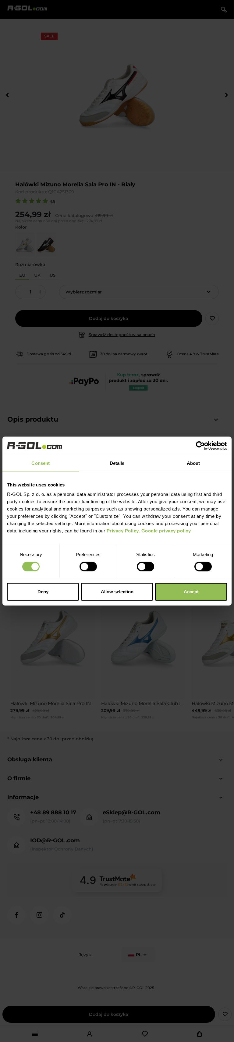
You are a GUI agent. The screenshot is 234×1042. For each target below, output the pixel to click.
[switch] (88, 566)
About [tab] (193, 463)
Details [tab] (117, 463)
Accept (191, 591)
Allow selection (117, 591)
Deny (42, 591)
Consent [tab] (40, 463)
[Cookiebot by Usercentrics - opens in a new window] (200, 445)
